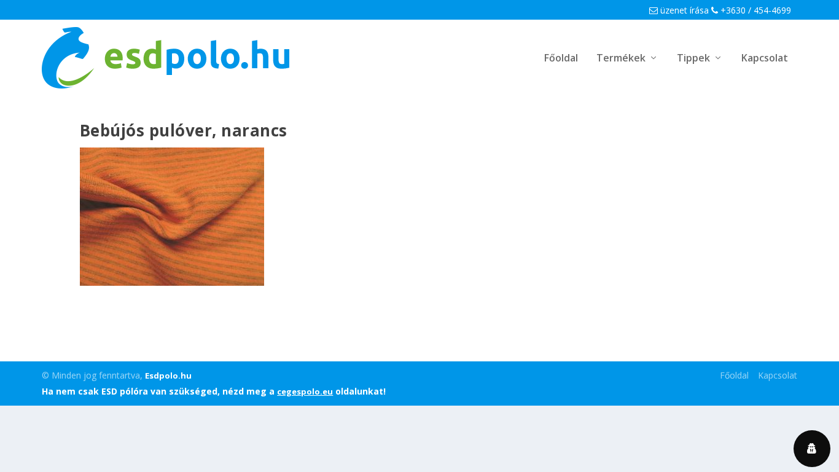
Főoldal (561, 59)
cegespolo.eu (305, 391)
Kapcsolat (764, 59)
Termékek (621, 59)
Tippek (693, 59)
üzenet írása (683, 10)
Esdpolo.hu (168, 375)
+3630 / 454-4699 (754, 10)
